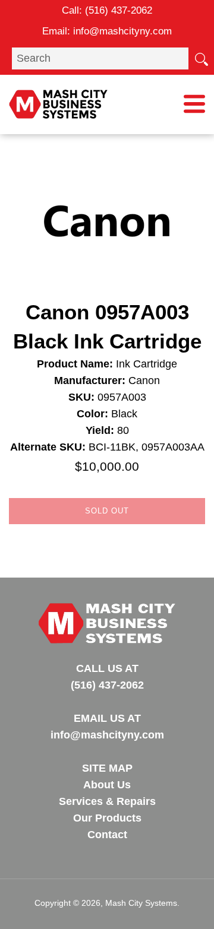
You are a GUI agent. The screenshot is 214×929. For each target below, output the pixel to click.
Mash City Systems (141, 903)
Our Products (107, 818)
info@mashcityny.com (122, 31)
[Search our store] (201, 58)
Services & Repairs (107, 801)
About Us (107, 785)
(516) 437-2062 (118, 10)
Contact (107, 835)
